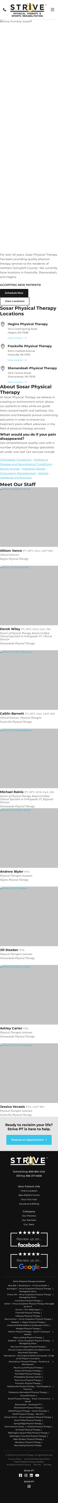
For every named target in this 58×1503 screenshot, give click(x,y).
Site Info (37, 1464)
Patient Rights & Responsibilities (29, 1462)
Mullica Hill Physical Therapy (28, 1371)
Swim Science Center (14, 1426)
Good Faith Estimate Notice (37, 1459)
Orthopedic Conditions (16, 460)
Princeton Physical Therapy (28, 1383)
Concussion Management (18, 473)
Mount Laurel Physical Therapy (28, 1367)
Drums (18, 1309)
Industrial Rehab (33, 469)
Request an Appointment (27, 1139)
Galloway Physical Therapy (27, 1316)
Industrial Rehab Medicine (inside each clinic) (28, 1325)
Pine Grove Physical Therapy (28, 1380)
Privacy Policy (14, 1459)
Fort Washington (32, 1309)
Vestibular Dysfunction (16, 477)
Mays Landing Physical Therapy (27, 1337)
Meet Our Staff (18, 484)
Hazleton (15, 1322)
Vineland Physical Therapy (39, 1426)
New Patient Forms (29, 1195)
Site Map (47, 1464)
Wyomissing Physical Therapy (28, 1445)
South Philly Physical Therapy (27, 1420)
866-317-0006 (34, 1175)
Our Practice (29, 1215)
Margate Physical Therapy (28, 1328)
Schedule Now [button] (14, 292)
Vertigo (43, 473)
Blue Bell (12, 1285)
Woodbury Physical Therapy (28, 1442)
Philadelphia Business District (27, 1377)
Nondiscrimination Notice (19, 1464)
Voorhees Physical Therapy (27, 1430)
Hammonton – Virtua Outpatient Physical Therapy (27, 1319)
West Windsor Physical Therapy (27, 1439)
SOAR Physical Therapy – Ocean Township (27, 1411)
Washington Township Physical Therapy (27, 1436)
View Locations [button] (14, 301)
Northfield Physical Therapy (28, 1374)
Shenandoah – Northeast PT (28, 1404)
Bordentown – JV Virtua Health (33, 1285)
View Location (15, 338)
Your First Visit (29, 1199)
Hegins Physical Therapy (28, 324)
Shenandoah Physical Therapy (32, 368)
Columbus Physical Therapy (28, 1300)
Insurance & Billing (29, 1203)
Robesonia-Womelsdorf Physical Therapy (28, 1392)
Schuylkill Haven (27, 1395)
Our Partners (29, 1220)
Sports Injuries (10, 469)
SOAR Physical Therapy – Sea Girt (28, 1414)
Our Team (29, 1224)
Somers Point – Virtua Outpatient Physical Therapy (27, 1417)
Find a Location (29, 1190)
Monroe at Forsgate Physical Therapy (28, 1346)
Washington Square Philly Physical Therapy (28, 1433)
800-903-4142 (37, 1171)
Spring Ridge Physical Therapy (28, 1423)
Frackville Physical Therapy (30, 346)
